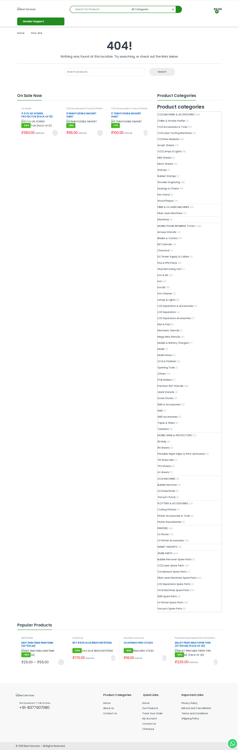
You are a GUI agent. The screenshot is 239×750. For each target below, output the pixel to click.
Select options (59, 662)
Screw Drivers (165, 398)
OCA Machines (166, 491)
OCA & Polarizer (166, 361)
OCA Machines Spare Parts (173, 590)
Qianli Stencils (165, 392)
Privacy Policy (189, 703)
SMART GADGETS (167, 547)
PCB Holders (164, 380)
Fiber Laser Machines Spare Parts (176, 578)
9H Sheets (163, 447)
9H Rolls (161, 441)
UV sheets (26, 108)
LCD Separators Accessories (174, 318)
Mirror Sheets (165, 164)
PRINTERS (162, 528)
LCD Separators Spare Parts (173, 584)
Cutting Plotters (166, 509)
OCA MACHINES (166, 478)
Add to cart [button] (145, 133)
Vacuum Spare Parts (169, 608)
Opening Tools (166, 367)
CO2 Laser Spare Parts (170, 565)
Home (20, 33)
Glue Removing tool (169, 269)
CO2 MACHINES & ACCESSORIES (175, 114)
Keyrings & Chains (168, 188)
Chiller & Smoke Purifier (171, 121)
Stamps (162, 170)
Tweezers (163, 429)
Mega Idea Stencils (168, 337)
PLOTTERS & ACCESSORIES (172, 503)
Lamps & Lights (166, 300)
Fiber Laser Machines (169, 213)
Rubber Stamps (166, 176)
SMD (160, 410)
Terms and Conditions (194, 713)
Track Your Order (152, 713)
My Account (149, 718)
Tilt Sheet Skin (165, 460)
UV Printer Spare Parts (170, 602)
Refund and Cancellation (196, 708)
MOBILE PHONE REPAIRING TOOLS (176, 226)
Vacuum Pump (166, 497)
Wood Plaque (165, 201)
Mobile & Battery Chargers (173, 343)
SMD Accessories (167, 416)
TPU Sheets (164, 466)
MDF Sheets (164, 157)
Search (162, 72)
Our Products (150, 708)
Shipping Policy (190, 718)
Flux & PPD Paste (167, 263)
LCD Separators (166, 312)
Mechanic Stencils (168, 330)
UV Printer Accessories (170, 540)
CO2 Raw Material (168, 139)
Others (161, 373)
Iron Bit (161, 287)
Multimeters (164, 355)
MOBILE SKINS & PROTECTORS (174, 435)
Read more (54, 133)
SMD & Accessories (168, 404)
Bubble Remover (167, 485)
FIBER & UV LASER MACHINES (173, 207)
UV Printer (163, 534)
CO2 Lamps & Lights (169, 151)
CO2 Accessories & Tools (79, 108)
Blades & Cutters (167, 238)
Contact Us (110, 713)
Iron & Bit (162, 275)
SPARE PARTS (164, 553)
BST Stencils (164, 244)
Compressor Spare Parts (172, 571)
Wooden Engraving (168, 182)
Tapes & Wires (166, 423)
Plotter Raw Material (169, 522)
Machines (163, 219)
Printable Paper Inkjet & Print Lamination (181, 454)
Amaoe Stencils (166, 232)
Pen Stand (163, 194)
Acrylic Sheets (165, 145)
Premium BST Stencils (170, 386)
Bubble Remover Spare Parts (174, 559)
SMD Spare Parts (167, 596)
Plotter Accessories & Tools (173, 516)
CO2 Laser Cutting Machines (174, 133)
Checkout (148, 729)
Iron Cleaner (164, 293)
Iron (159, 281)
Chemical (163, 250)
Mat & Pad (163, 324)
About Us (108, 708)
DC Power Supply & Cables (173, 256)
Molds (160, 349)
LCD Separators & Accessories (175, 306)
